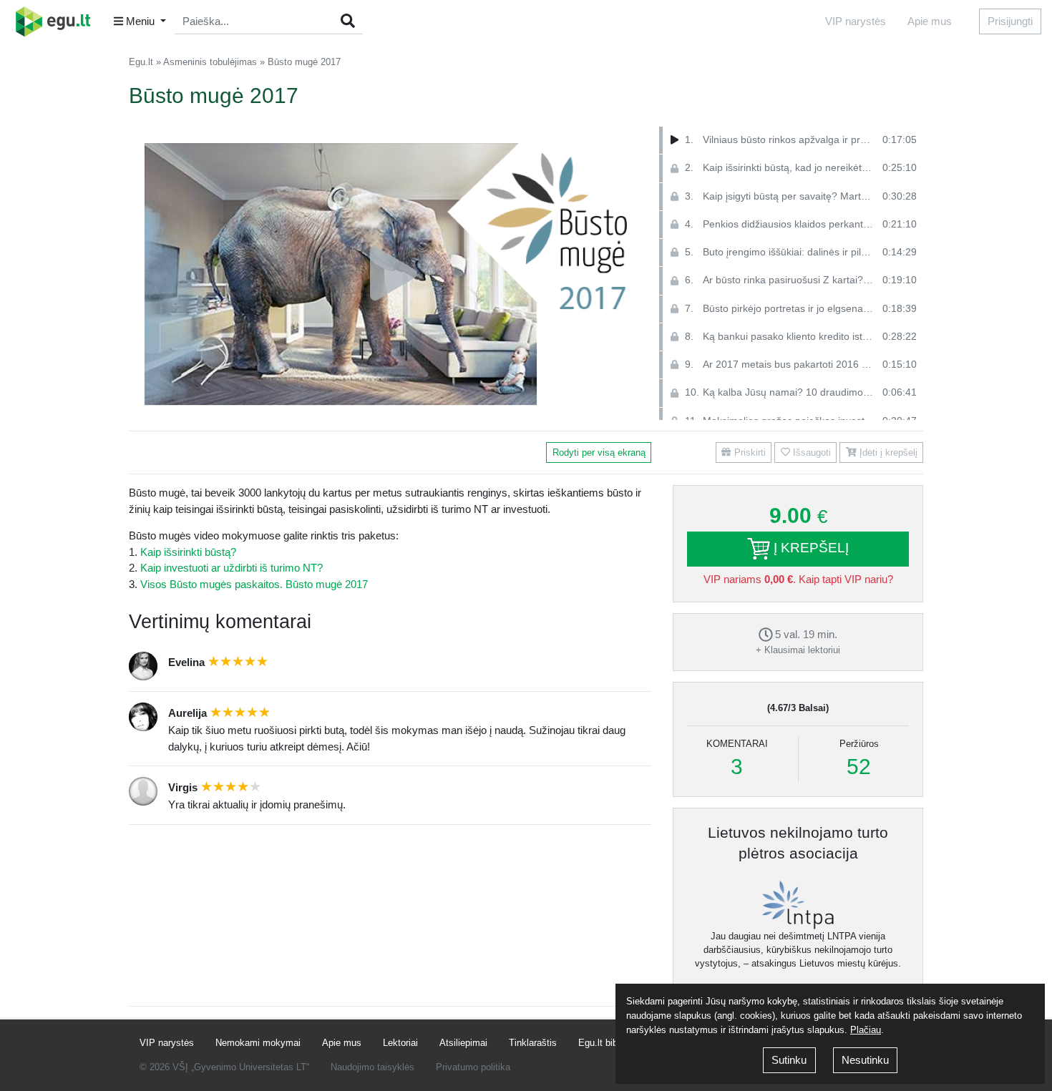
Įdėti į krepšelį (887, 452)
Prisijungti (1010, 21)
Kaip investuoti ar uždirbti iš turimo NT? (231, 568)
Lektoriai (400, 1042)
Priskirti (748, 452)
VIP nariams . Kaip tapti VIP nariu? (798, 579)
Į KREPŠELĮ (809, 547)
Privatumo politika (473, 1067)
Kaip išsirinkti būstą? (188, 552)
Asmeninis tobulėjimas (210, 62)
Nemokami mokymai (258, 1042)
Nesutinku (865, 1060)
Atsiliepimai (463, 1042)
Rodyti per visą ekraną (599, 452)
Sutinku (789, 1060)
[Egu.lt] (58, 21)
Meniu (140, 21)
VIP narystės (855, 21)
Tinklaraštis (533, 1042)
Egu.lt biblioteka (611, 1042)
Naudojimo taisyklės (372, 1067)
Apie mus (929, 21)
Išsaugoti (810, 452)
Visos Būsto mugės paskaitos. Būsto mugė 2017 (254, 584)
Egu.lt (141, 62)
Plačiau (865, 1029)
